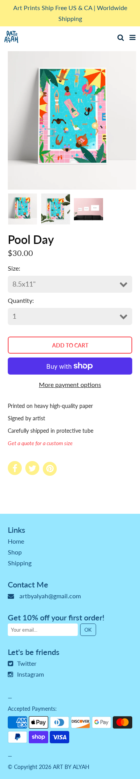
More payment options (70, 384)
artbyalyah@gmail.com (50, 595)
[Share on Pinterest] (50, 469)
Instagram (30, 674)
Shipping (20, 563)
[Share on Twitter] (32, 468)
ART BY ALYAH (71, 766)
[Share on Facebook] (15, 468)
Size (13, 268)
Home (16, 541)
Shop (15, 552)
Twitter (27, 663)
